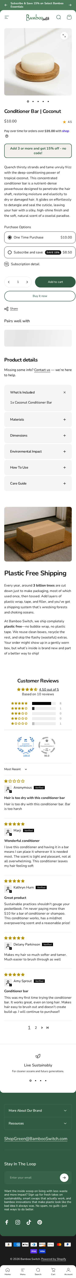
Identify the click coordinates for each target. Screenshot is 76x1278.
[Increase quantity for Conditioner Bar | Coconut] (27, 282)
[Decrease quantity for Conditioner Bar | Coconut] (8, 282)
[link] (35, 1138)
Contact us (42, 370)
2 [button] (36, 1027)
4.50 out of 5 (49, 689)
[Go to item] (27, 101)
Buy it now (40, 296)
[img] (14, 781)
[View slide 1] (30, 1080)
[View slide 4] (45, 1080)
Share (14, 309)
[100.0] (25, 745)
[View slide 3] (40, 1080)
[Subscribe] (64, 1177)
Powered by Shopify (53, 1259)
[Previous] (6, 5)
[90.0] (46, 745)
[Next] (70, 5)
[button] (19, 703)
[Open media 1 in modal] (64, 36)
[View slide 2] (35, 1080)
